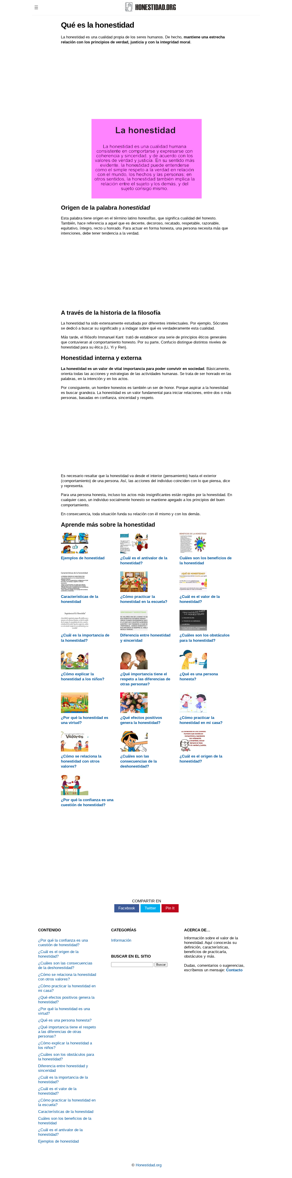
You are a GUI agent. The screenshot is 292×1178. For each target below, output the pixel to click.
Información (121, 940)
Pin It (170, 908)
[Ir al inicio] (149, 11)
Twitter (150, 908)
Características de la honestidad (65, 1111)
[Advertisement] (146, 81)
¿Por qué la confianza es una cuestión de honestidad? (63, 942)
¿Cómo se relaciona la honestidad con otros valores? (81, 761)
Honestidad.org (149, 1165)
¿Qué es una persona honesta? (64, 1020)
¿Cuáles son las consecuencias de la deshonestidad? (138, 761)
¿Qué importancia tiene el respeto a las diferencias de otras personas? (145, 679)
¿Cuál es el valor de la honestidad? (57, 1091)
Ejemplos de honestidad (82, 558)
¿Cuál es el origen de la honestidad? (58, 954)
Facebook (126, 908)
